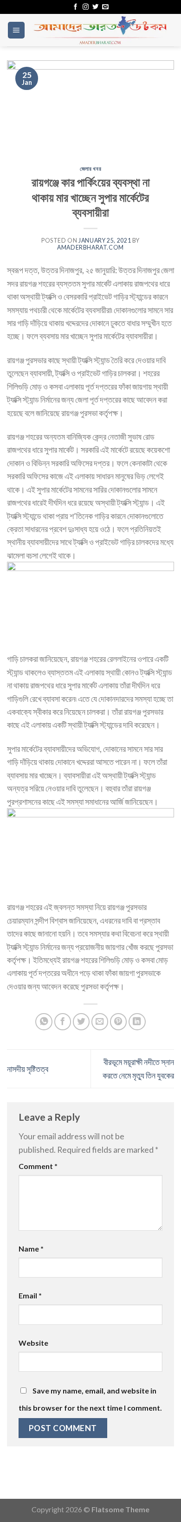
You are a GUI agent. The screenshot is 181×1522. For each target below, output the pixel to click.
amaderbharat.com (90, 247)
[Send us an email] (105, 7)
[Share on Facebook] (62, 1021)
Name (31, 1248)
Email (30, 1295)
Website (33, 1342)
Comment (38, 1166)
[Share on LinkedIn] (137, 1021)
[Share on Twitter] (81, 1021)
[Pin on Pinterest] (118, 1021)
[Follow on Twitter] (95, 7)
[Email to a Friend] (100, 1021)
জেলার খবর (90, 168)
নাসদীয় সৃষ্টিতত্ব (27, 1069)
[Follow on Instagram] (86, 7)
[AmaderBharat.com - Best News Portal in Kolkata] (99, 30)
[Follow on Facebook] (75, 7)
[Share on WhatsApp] (43, 1021)
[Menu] (16, 30)
